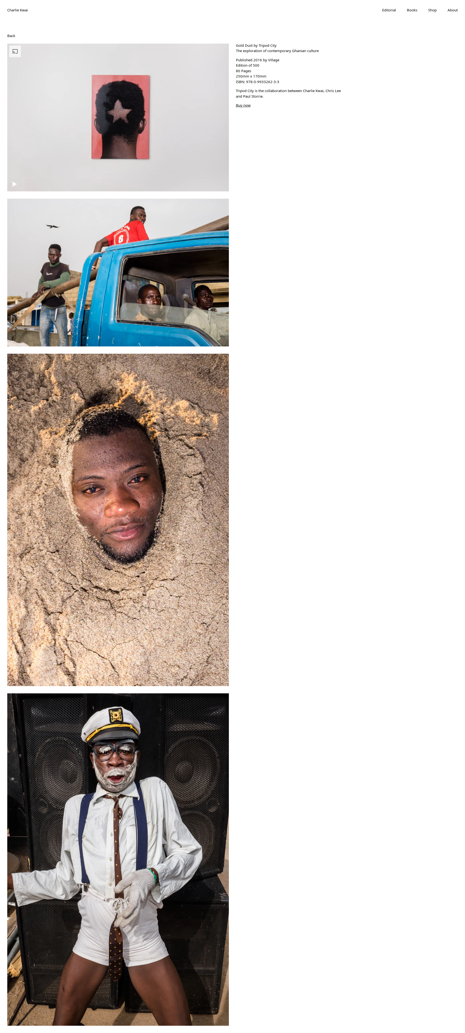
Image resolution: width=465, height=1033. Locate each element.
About (453, 10)
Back (11, 35)
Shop (432, 10)
